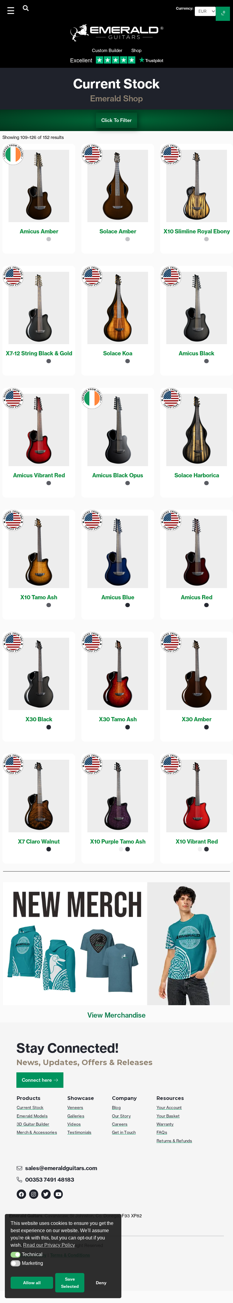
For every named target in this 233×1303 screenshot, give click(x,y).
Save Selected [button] (70, 1283)
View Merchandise (116, 1015)
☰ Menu (12, 10)
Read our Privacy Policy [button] (49, 1245)
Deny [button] (101, 1282)
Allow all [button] (32, 1282)
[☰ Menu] (11, 10)
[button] (15, 1255)
